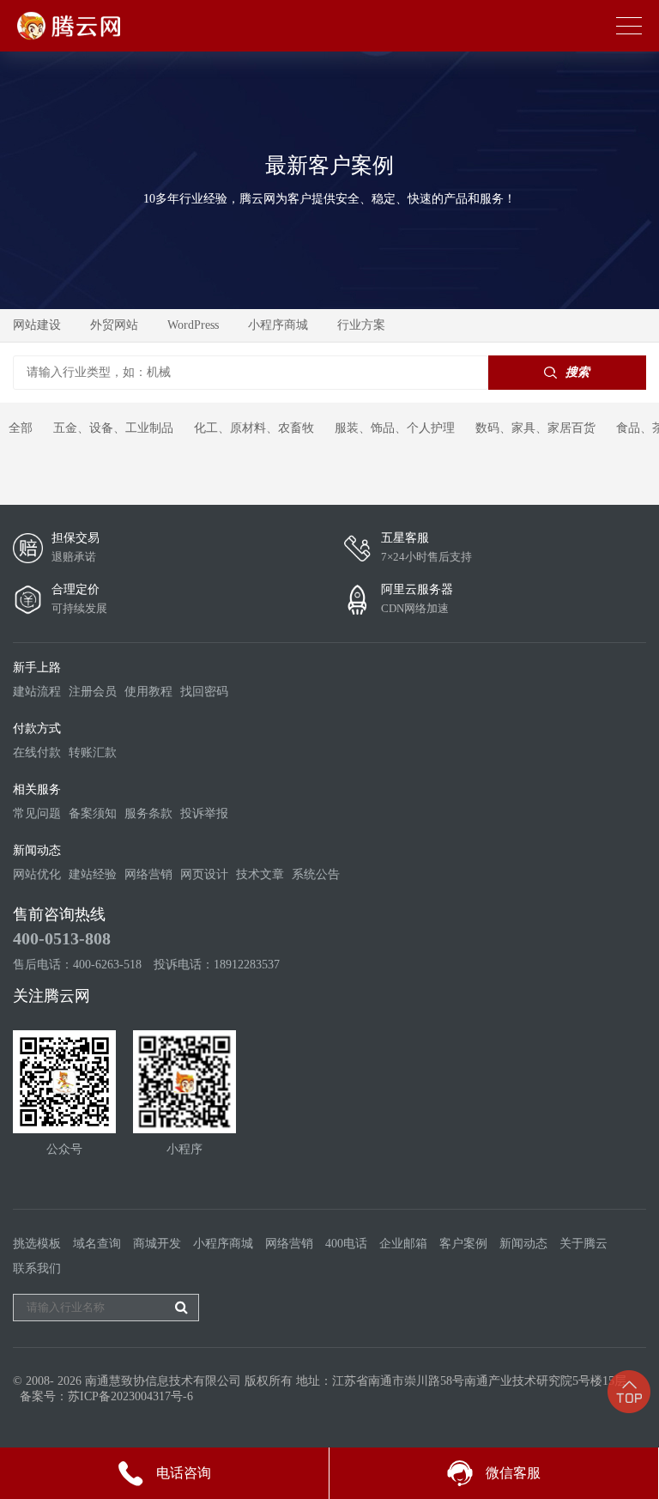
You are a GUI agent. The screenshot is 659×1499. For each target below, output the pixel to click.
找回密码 (204, 691)
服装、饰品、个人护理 (395, 428)
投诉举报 (204, 813)
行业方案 (361, 325)
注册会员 (93, 691)
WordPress (193, 325)
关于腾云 (583, 1243)
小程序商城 (278, 325)
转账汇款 (93, 752)
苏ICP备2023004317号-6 (130, 1396)
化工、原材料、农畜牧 (254, 428)
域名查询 (97, 1243)
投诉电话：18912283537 (217, 964)
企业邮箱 (403, 1243)
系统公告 (316, 874)
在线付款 (37, 752)
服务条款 (148, 813)
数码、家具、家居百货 (535, 428)
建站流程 (37, 691)
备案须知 (93, 813)
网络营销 (148, 874)
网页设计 (204, 874)
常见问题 (37, 813)
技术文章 (260, 874)
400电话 (346, 1243)
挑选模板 (37, 1243)
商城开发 (157, 1243)
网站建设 (37, 325)
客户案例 (463, 1243)
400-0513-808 (62, 938)
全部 (21, 428)
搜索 (577, 372)
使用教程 (148, 691)
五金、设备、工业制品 (113, 428)
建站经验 (93, 874)
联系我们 (37, 1268)
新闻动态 (523, 1243)
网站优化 (37, 874)
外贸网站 (114, 325)
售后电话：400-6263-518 (77, 964)
